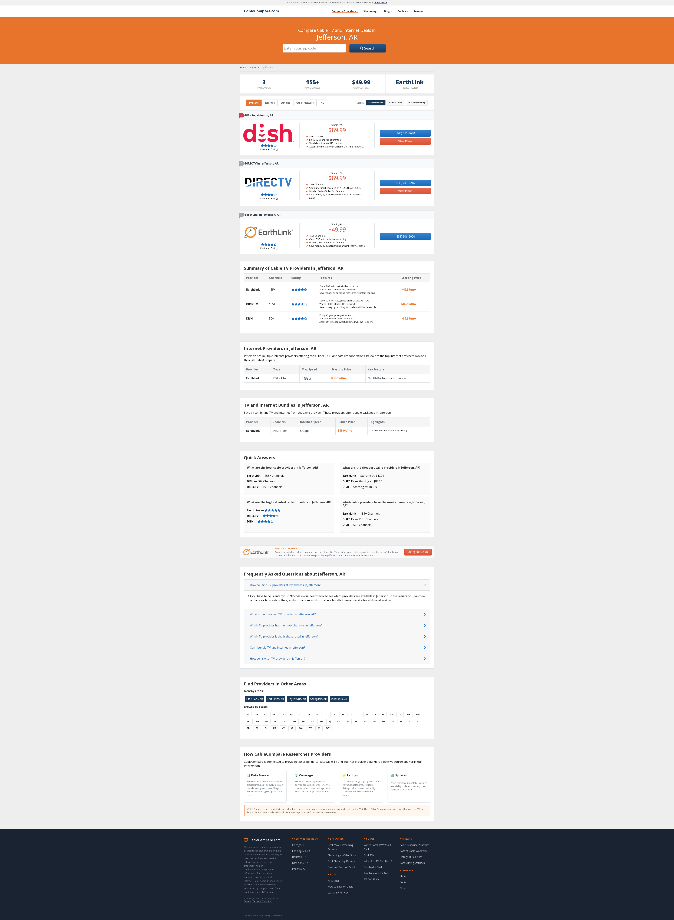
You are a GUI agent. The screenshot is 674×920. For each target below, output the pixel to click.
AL (248, 714)
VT (283, 728)
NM (339, 721)
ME (408, 714)
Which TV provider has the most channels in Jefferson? (286, 625)
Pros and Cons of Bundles (343, 867)
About (403, 876)
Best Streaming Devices (341, 861)
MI (257, 721)
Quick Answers (305, 102)
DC (317, 714)
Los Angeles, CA (301, 851)
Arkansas (254, 67)
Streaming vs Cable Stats (342, 855)
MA (248, 721)
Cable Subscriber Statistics (414, 845)
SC (418, 721)
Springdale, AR (318, 699)
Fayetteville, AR (297, 699)
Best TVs (369, 855)
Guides (402, 11)
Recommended (375, 102)
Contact (404, 882)
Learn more (380, 2)
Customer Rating (416, 102)
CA (283, 714)
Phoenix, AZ (299, 868)
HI (343, 714)
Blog (388, 11)
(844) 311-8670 (405, 133)
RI (409, 721)
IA (375, 714)
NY (347, 721)
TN (257, 728)
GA (334, 714)
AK (256, 714)
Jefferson (268, 67)
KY (391, 714)
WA (301, 728)
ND (365, 721)
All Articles (333, 880)
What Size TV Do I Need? (378, 861)
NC (356, 721)
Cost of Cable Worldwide (414, 851)
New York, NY (300, 863)
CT (300, 714)
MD (417, 714)
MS (275, 721)
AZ (265, 714)
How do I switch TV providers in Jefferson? (277, 659)
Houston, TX (299, 857)
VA (292, 728)
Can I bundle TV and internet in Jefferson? (277, 647)
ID (351, 714)
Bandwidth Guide (373, 867)
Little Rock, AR (254, 699)
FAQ (322, 102)
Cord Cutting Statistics (412, 863)
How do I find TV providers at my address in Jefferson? (285, 585)
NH (321, 721)
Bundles (285, 102)
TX (266, 728)
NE (303, 721)
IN (367, 714)
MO (285, 721)
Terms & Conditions (262, 901)
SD (248, 728)
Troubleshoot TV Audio (377, 873)
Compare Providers (345, 11)
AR (274, 714)
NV (312, 721)
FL (326, 714)
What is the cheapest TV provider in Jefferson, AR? (283, 614)
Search (369, 48)
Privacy (247, 901)
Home (243, 67)
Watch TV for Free (338, 892)
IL (359, 714)
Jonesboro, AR (339, 699)
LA (400, 714)
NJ (330, 721)
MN (266, 721)
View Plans (405, 141)
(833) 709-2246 (405, 183)
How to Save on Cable (340, 886)
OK (383, 721)
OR (392, 721)
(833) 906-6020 (405, 236)
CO (291, 714)
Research (420, 11)
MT (294, 721)
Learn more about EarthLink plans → (357, 555)
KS (383, 714)
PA (401, 721)
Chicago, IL (298, 845)
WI (319, 728)
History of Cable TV (411, 857)
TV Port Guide (372, 879)
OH (374, 721)
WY (327, 728)
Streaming (371, 11)
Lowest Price (395, 102)
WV (310, 728)
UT (274, 728)
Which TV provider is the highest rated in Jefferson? (284, 636)
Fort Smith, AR (275, 699)
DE (309, 714)
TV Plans (254, 102)
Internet (270, 102)
